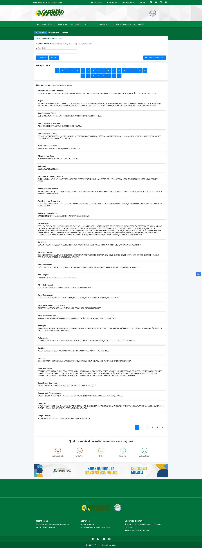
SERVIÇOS (88, 24)
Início (38, 38)
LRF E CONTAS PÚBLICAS (121, 24)
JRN (92, 545)
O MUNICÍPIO (61, 24)
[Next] (162, 427)
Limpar (54, 57)
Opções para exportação (155, 57)
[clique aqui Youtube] (104, 539)
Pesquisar (43, 57)
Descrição (41, 48)
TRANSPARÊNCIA (103, 24)
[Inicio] (38, 24)
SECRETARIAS (75, 24)
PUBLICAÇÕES (139, 24)
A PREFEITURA (47, 24)
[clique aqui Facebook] (98, 539)
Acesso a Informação (49, 38)
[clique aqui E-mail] (93, 539)
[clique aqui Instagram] (109, 539)
